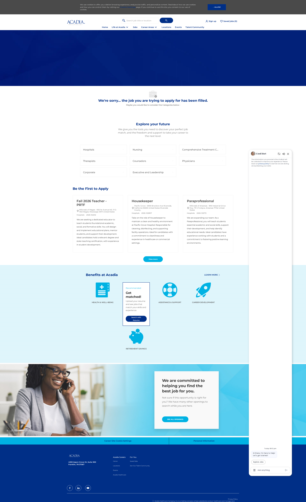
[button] (210, 21)
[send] (286, 470)
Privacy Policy (233, 499)
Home (105, 27)
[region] (270, 312)
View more (153, 259)
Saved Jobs (134, 461)
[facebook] (70, 488)
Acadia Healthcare (119, 475)
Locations (166, 27)
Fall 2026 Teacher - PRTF (92, 203)
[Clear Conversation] (279, 153)
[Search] (166, 20)
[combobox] (140, 20)
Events (178, 27)
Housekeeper (142, 201)
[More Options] (254, 470)
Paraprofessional (200, 201)
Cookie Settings (128, 7)
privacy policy (263, 164)
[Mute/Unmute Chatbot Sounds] (283, 154)
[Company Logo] (76, 21)
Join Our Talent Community (140, 466)
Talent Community (195, 27)
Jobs (135, 27)
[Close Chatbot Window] (288, 154)
